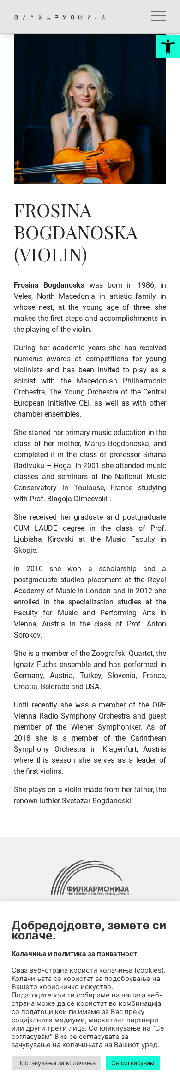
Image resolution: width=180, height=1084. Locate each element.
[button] (168, 46)
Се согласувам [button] (133, 1063)
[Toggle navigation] (158, 16)
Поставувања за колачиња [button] (56, 1063)
